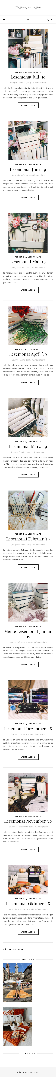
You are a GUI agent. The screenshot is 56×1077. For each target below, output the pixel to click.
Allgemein (20, 72)
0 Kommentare (39, 82)
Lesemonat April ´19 (28, 354)
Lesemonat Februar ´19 (28, 538)
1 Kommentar (39, 544)
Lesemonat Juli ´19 (28, 77)
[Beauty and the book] (28, 8)
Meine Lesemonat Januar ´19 (28, 633)
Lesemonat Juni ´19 (28, 169)
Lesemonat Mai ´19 (28, 261)
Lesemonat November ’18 (28, 821)
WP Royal (34, 1072)
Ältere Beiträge (14, 949)
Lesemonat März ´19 (28, 446)
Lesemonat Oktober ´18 (28, 903)
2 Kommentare (38, 267)
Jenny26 (13, 82)
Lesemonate (34, 72)
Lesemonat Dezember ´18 (28, 728)
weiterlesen (28, 105)
